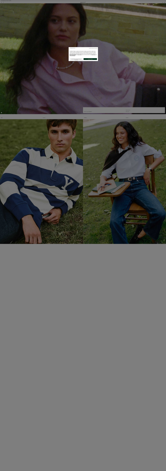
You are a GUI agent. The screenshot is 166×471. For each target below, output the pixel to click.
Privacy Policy (79, 54)
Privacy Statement (72, 55)
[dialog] (83, 54)
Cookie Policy (93, 54)
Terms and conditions (73, 54)
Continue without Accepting (93, 48)
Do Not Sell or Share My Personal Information (76, 59)
